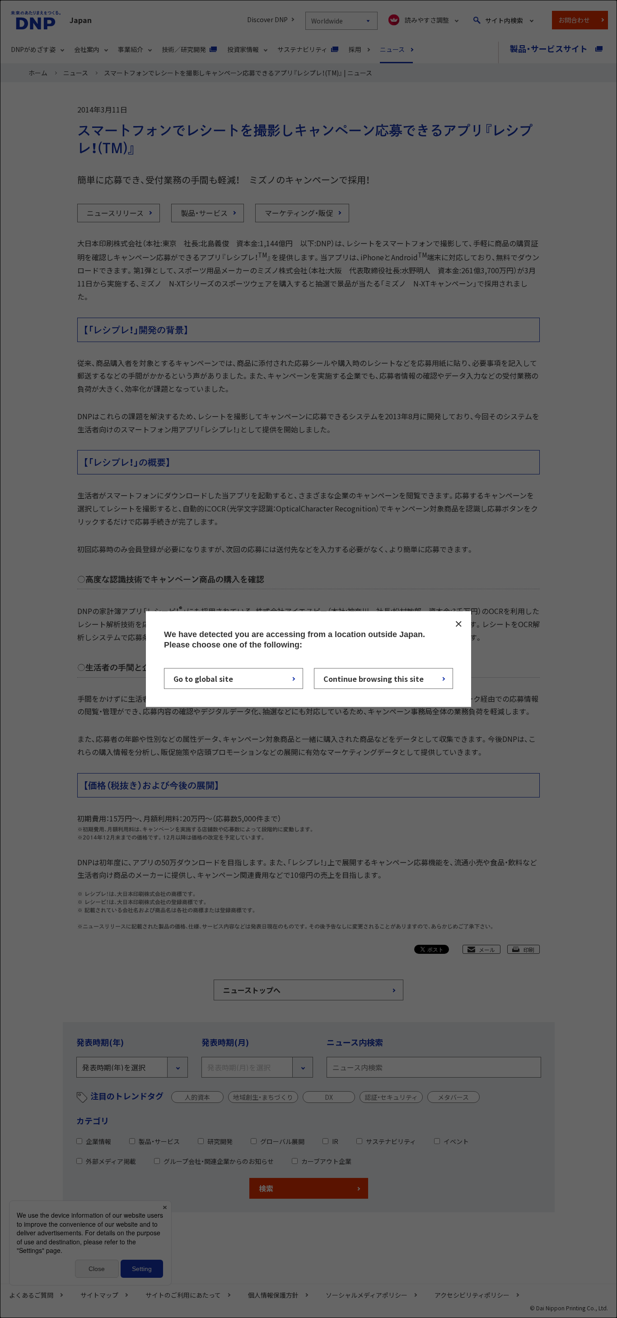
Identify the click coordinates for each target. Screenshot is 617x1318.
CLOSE (458, 623)
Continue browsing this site (373, 678)
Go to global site (203, 678)
